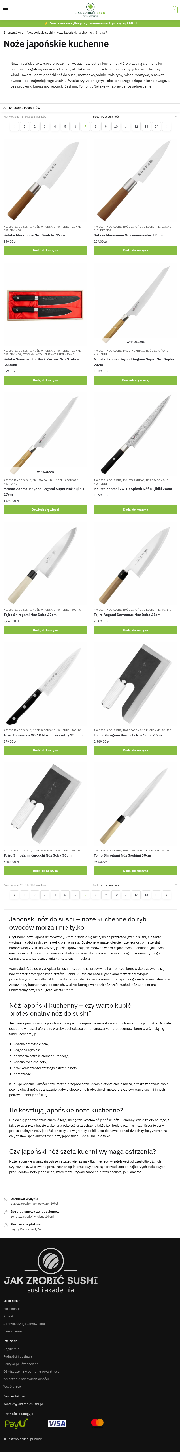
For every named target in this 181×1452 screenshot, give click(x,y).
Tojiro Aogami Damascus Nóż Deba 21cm (127, 614)
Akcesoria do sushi (40, 32)
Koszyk (8, 1316)
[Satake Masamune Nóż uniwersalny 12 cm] (135, 180)
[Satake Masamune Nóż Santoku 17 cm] (45, 180)
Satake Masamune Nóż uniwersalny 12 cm (128, 235)
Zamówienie (12, 1331)
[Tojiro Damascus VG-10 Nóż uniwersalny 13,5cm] (45, 684)
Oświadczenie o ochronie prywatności (31, 1371)
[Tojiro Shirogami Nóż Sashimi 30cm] (135, 804)
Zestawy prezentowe (59, 354)
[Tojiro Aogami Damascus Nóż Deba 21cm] (135, 563)
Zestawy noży (32, 354)
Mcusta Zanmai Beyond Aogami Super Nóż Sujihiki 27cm (44, 491)
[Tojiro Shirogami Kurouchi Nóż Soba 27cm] (135, 684)
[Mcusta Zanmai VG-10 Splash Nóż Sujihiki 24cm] (135, 434)
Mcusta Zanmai (133, 350)
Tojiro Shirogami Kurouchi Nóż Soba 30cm (38, 855)
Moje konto (11, 1309)
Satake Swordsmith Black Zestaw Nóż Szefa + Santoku (41, 362)
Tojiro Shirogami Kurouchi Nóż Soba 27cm (128, 735)
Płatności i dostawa (17, 1356)
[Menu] (10, 10)
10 (116, 126)
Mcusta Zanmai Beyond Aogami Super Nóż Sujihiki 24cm (134, 362)
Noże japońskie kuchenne (74, 32)
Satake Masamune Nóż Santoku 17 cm (35, 235)
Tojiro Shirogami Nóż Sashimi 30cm (122, 855)
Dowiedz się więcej (135, 380)
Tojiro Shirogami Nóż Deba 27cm (30, 614)
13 (146, 126)
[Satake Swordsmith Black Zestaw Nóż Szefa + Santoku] (45, 304)
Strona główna (13, 32)
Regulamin (11, 1349)
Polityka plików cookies (20, 1364)
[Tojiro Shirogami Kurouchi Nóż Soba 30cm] (45, 804)
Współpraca (12, 1386)
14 (156, 126)
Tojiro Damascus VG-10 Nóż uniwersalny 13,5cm (43, 735)
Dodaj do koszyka (45, 250)
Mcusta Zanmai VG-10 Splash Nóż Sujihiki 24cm (133, 488)
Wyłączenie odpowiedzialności (26, 1379)
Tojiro (76, 609)
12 (136, 126)
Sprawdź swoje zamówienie (24, 1324)
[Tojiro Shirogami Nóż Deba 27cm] (45, 563)
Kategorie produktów (24, 107)
